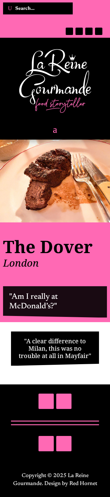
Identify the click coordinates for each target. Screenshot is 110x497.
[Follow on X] (79, 31)
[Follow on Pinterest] (98, 31)
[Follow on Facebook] (69, 31)
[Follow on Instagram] (89, 31)
